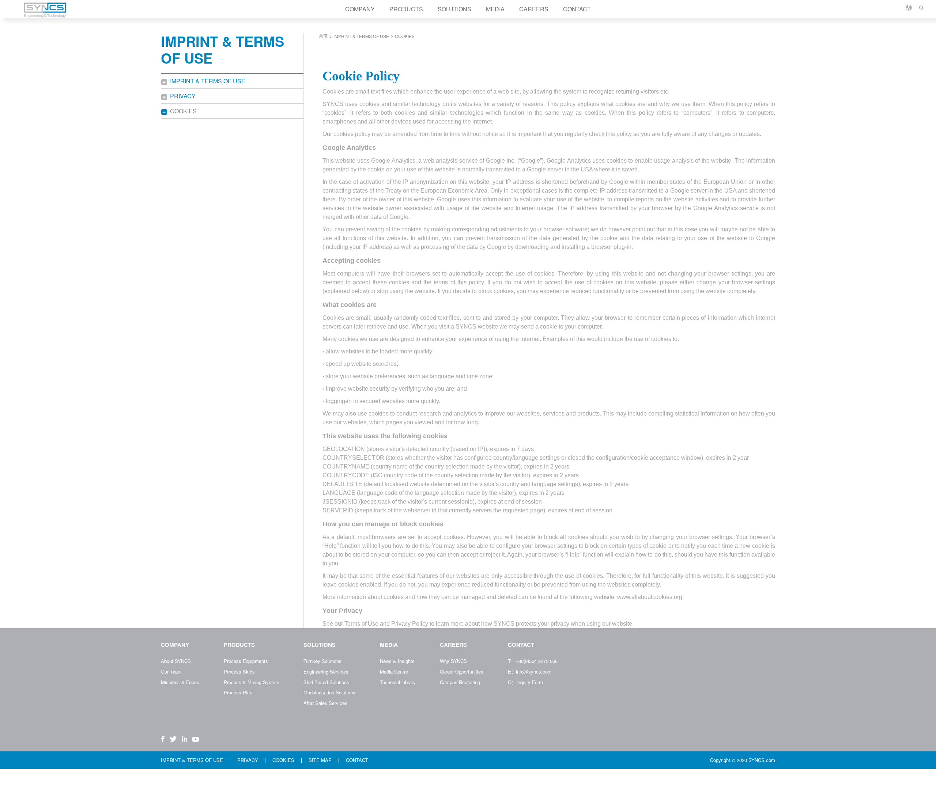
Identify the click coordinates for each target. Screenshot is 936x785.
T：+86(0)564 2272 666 (533, 660)
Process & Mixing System (251, 682)
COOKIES (184, 111)
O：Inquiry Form (525, 682)
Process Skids (239, 671)
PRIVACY (183, 96)
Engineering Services (325, 671)
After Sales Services (325, 702)
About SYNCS (176, 660)
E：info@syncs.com (530, 671)
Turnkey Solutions (322, 660)
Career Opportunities (461, 671)
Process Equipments (246, 660)
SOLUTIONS (454, 9)
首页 (323, 36)
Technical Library (398, 682)
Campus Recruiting (460, 682)
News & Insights (397, 660)
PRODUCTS (406, 9)
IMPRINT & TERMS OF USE (208, 81)
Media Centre (394, 671)
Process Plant (239, 692)
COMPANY (360, 9)
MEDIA (495, 9)
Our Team (171, 671)
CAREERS (533, 9)
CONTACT (577, 9)
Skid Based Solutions (326, 682)
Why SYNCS (453, 660)
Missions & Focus (180, 682)
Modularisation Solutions (329, 692)
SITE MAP (321, 759)
